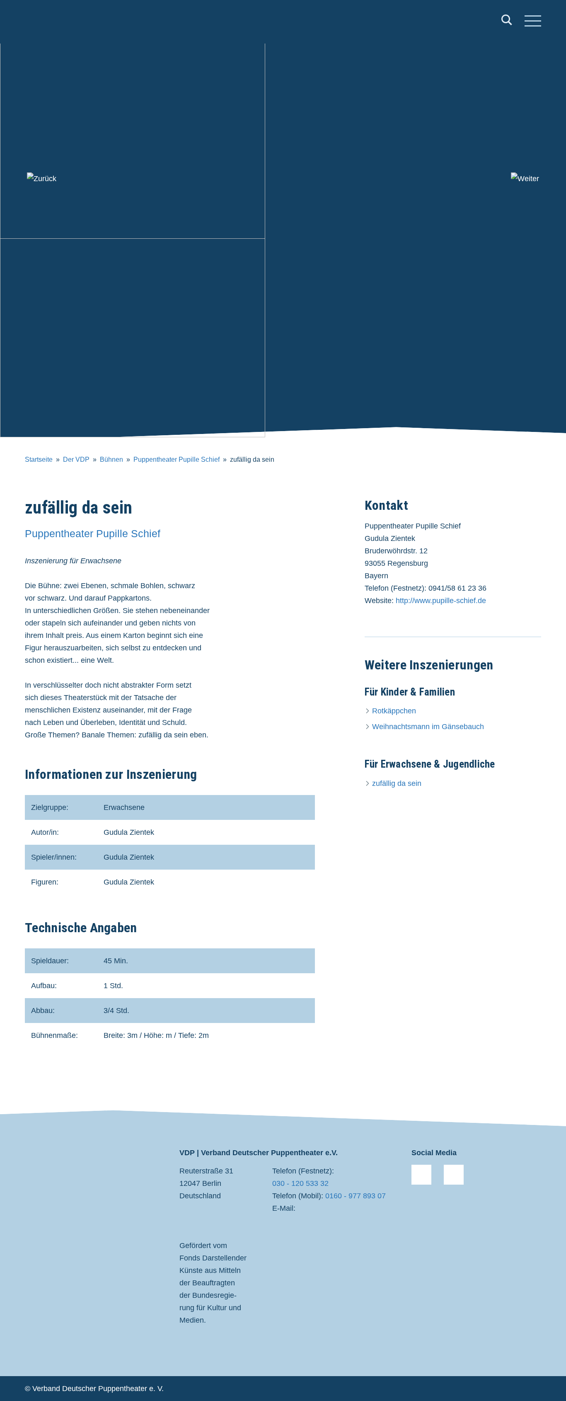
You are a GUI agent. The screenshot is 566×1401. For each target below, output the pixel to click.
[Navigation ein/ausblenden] (533, 22)
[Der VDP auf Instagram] (454, 1175)
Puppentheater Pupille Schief (176, 459)
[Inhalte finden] (506, 22)
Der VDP (76, 459)
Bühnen (111, 459)
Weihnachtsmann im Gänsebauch (428, 726)
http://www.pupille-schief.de (441, 600)
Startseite (39, 459)
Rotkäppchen (394, 711)
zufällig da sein (396, 783)
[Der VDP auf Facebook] (421, 1175)
